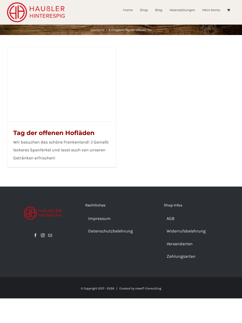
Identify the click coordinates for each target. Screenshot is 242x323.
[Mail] (50, 235)
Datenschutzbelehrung (110, 231)
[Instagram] (43, 235)
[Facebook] (35, 235)
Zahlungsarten (181, 256)
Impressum (99, 218)
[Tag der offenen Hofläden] (61, 84)
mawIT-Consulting (148, 288)
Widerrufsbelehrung (186, 231)
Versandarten (180, 243)
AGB (170, 218)
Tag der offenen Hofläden (54, 133)
